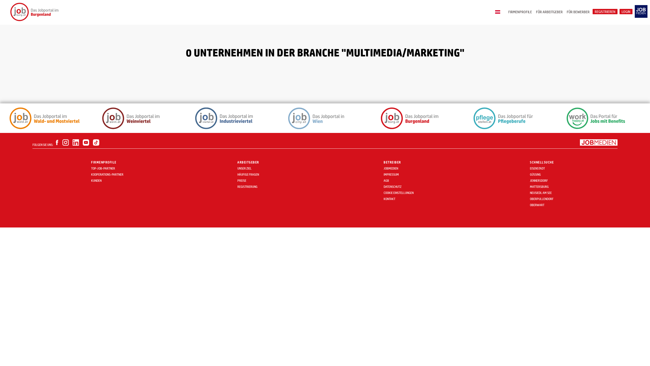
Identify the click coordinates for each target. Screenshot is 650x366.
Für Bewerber (578, 12)
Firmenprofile (520, 12)
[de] (499, 12)
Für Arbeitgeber (549, 12)
